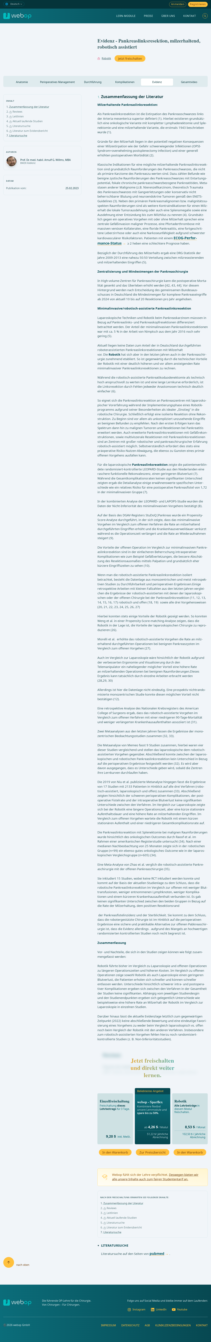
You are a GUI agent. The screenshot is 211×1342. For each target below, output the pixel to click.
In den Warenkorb (115, 1152)
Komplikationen (125, 82)
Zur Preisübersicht (152, 1152)
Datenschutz (130, 1325)
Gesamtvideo (189, 82)
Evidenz (157, 82)
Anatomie (22, 82)
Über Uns (168, 16)
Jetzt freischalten (130, 58)
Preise (148, 16)
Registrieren (198, 4)
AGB (147, 1325)
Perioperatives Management (57, 82)
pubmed (157, 1253)
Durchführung (93, 82)
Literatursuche (18, 135)
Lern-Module (126, 16)
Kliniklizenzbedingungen (173, 1325)
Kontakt (189, 16)
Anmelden (177, 4)
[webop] (17, 16)
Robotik (106, 58)
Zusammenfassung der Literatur (29, 107)
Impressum (108, 1325)
